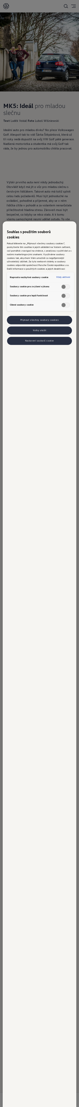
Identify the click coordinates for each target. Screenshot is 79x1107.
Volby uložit (39, 330)
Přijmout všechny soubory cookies (39, 320)
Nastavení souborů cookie (39, 340)
